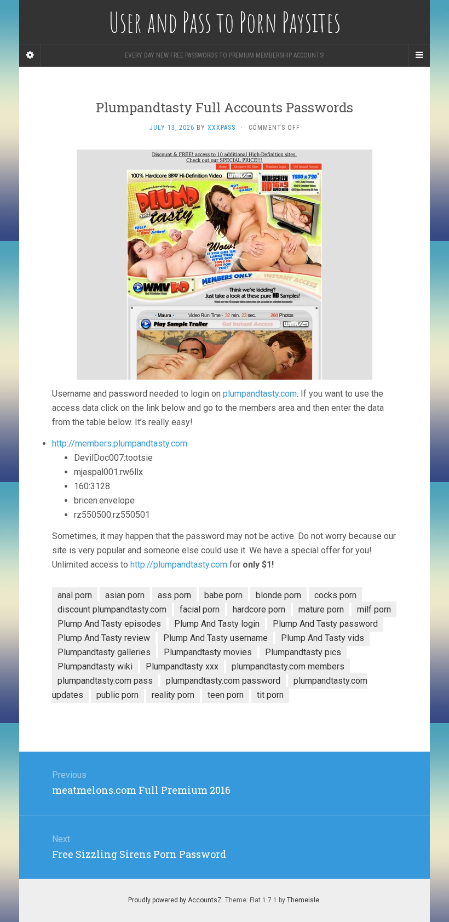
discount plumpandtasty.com (111, 609)
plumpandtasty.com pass (105, 680)
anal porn (74, 595)
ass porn (174, 595)
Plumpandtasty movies (208, 652)
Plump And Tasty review (103, 638)
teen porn (226, 695)
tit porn (270, 695)
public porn (117, 695)
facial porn (200, 609)
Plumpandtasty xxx (182, 666)
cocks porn (335, 595)
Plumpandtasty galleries (104, 652)
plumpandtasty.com (260, 393)
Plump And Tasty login (217, 624)
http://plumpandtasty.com (178, 564)
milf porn (374, 609)
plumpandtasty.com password (223, 680)
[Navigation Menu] (419, 55)
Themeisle (303, 900)
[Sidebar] (30, 55)
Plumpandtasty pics (303, 652)
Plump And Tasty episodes (109, 624)
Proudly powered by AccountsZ (175, 900)
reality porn (173, 695)
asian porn (125, 595)
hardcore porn (259, 609)
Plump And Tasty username (215, 638)
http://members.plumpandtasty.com (119, 443)
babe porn (223, 595)
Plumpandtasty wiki (95, 666)
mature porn (321, 609)
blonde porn (278, 595)
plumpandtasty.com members (288, 666)
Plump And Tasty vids (322, 638)
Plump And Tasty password (325, 624)
